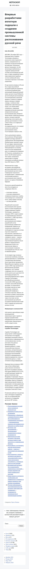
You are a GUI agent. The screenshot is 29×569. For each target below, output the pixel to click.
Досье (7, 537)
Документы (9, 535)
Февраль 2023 (9, 562)
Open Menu (15, 5)
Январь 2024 (9, 559)
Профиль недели (10, 546)
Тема (7, 549)
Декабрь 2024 (9, 557)
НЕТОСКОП (14, 2)
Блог (7, 533)
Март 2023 (8, 560)
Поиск (6, 523)
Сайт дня (8, 548)
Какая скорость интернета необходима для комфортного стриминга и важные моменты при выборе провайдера (16, 479)
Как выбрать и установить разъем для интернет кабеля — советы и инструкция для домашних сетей (16, 449)
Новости (8, 542)
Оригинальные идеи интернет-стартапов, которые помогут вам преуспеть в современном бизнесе (16, 440)
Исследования (10, 539)
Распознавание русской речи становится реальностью (15, 408)
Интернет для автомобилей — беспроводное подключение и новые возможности (14, 431)
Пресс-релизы (15, 502)
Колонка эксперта (10, 540)
